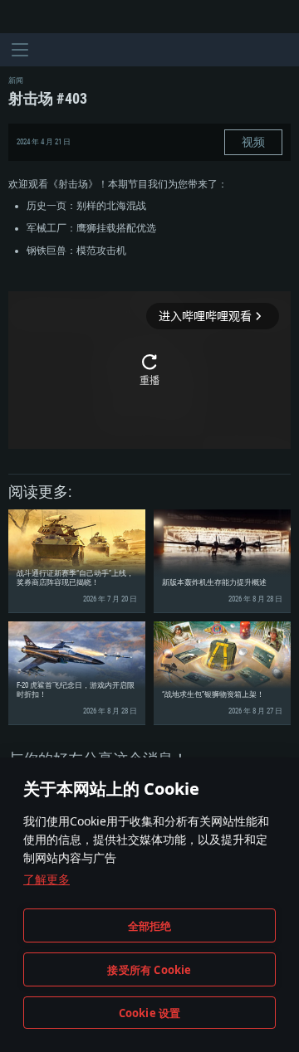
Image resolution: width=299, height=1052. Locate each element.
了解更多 (46, 879)
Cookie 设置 (150, 1013)
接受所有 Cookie (149, 969)
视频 (253, 142)
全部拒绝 (150, 925)
